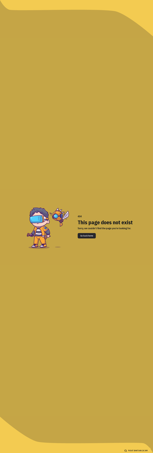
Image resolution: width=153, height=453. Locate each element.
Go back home (86, 235)
